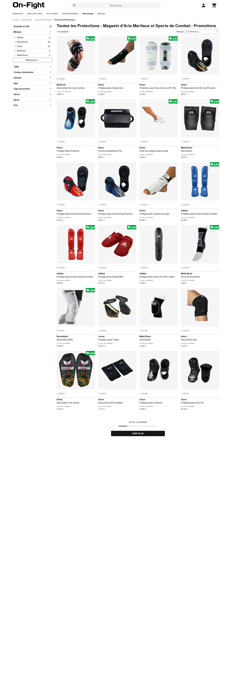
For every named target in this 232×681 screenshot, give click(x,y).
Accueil (16, 19)
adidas (184, 210)
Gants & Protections (43, 19)
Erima (60, 399)
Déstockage (87, 13)
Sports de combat (34, 13)
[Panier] (214, 5)
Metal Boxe (186, 147)
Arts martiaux (52, 13)
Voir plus (138, 433)
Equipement (18, 13)
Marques (101, 13)
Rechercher (116, 5)
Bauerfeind (62, 336)
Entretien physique (70, 13)
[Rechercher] (74, 5)
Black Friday (27, 19)
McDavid (61, 84)
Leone (101, 336)
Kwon (101, 84)
